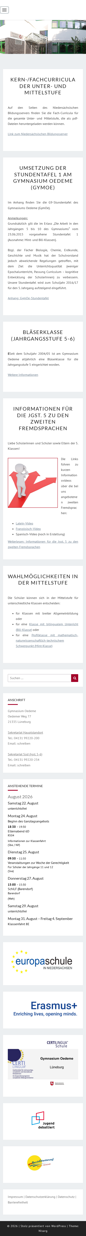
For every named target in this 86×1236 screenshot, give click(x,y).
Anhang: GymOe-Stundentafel (28, 298)
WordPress (58, 1226)
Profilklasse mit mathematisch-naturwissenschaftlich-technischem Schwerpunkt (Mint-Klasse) (47, 640)
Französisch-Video (28, 529)
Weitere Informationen (23, 375)
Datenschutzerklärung (40, 1197)
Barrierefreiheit (18, 1202)
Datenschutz (66, 1197)
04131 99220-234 (26, 760)
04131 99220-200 (26, 738)
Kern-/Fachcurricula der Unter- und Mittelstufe (43, 85)
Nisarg (43, 1231)
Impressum (15, 1197)
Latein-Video (24, 523)
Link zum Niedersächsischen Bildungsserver (38, 134)
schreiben (23, 743)
